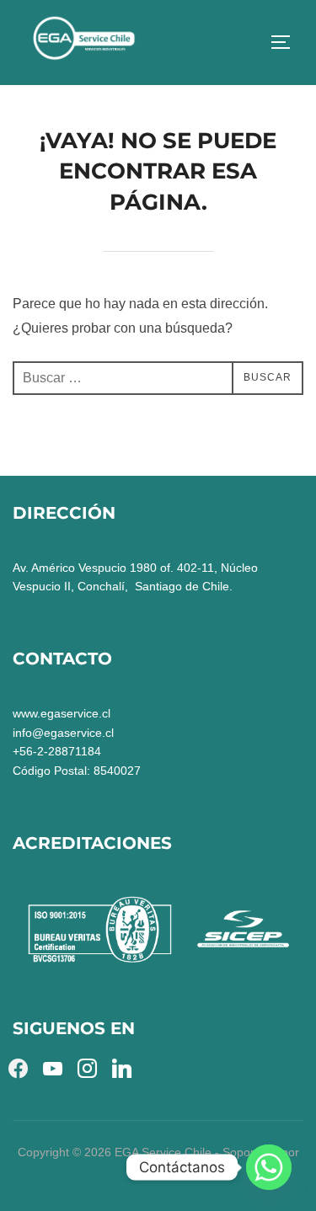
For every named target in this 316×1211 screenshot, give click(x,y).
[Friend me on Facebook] (18, 1067)
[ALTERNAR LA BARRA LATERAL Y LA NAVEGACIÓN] (286, 42)
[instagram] (87, 1067)
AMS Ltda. (158, 1170)
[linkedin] (122, 1067)
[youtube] (53, 1067)
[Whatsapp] (269, 1167)
